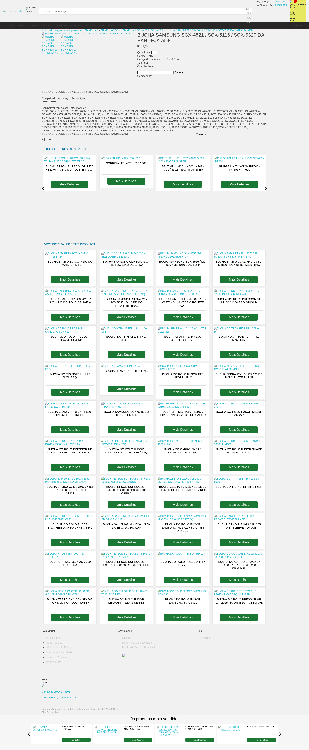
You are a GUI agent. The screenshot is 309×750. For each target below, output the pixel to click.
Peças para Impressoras (68, 30)
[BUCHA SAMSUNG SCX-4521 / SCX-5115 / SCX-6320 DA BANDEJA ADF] (86, 33)
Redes (111, 25)
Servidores (46, 25)
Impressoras (61, 25)
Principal (47, 30)
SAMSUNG (91, 30)
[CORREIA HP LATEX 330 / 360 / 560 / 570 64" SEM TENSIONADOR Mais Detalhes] (169, 741)
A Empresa (205, 637)
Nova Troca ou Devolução (137, 642)
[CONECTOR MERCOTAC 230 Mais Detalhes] (230, 741)
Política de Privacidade (59, 652)
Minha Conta (53, 637)
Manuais (122, 25)
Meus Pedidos (54, 642)
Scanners (33, 25)
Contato (126, 637)
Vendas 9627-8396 (56, 691)
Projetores (90, 25)
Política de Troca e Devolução (139, 647)
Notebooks (76, 25)
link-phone (295, 25)
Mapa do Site (53, 662)
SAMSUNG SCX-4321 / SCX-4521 (143, 30)
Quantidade (144, 52)
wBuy (56, 712)
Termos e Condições (57, 657)
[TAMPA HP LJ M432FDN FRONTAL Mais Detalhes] (45, 741)
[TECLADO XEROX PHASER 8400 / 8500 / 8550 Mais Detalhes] (107, 741)
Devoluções (281, 3)
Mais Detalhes (76, 740)
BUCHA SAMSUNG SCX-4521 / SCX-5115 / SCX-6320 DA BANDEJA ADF (209, 30)
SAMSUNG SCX (110, 30)
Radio (102, 25)
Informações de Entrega (59, 647)
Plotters (21, 25)
